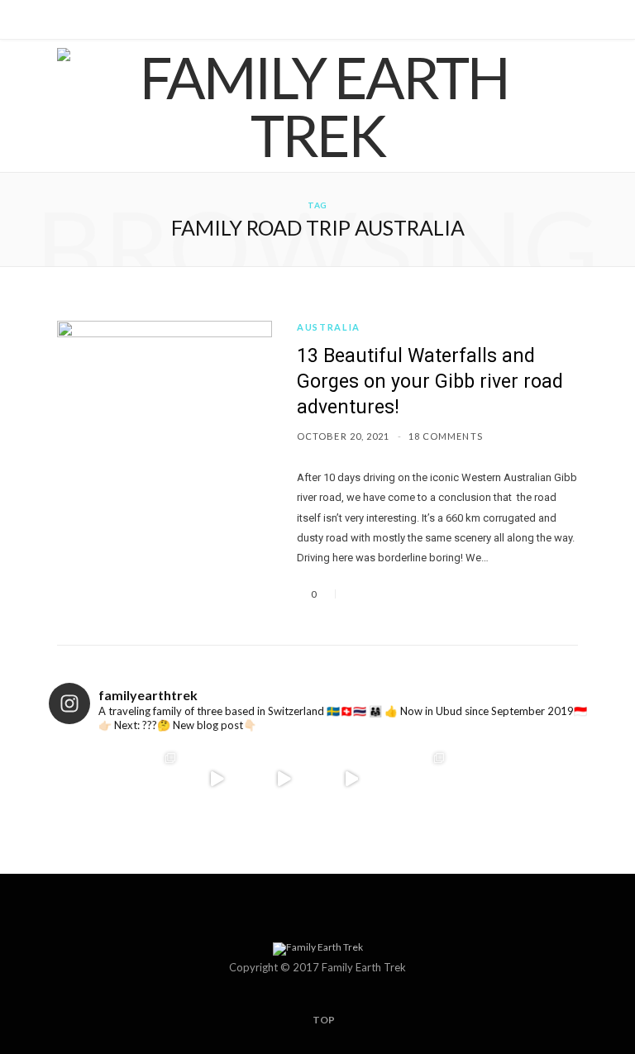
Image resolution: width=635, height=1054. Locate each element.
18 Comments (445, 436)
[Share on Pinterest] (418, 594)
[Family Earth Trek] (317, 106)
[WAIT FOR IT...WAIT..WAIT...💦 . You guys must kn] (351, 778)
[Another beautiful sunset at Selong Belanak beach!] (217, 778)
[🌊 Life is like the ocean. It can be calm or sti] (284, 778)
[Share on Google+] (398, 594)
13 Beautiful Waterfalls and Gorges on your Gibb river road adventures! (430, 381)
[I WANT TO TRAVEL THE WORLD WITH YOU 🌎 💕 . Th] (552, 778)
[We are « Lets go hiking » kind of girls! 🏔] (82, 778)
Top (323, 1019)
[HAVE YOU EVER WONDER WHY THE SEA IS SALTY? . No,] (485, 778)
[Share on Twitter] (379, 594)
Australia (328, 327)
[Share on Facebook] (359, 594)
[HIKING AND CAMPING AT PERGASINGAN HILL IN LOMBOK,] (149, 778)
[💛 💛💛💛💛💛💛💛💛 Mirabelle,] (418, 778)
